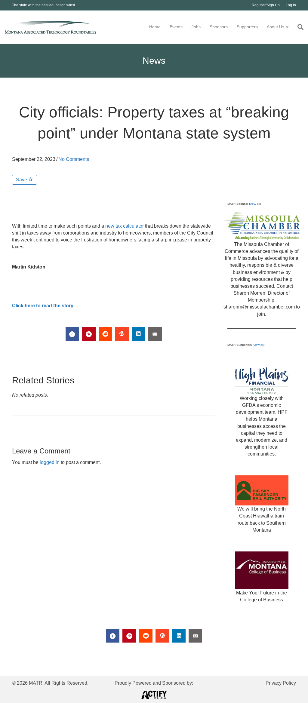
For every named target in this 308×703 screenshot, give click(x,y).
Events (176, 26)
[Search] (298, 27)
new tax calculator (124, 226)
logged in (50, 462)
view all (255, 203)
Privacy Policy (281, 683)
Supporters (247, 26)
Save (22, 179)
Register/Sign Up (266, 5)
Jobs (196, 26)
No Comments (73, 159)
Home (155, 26)
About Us (275, 26)
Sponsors (219, 26)
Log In (291, 5)
